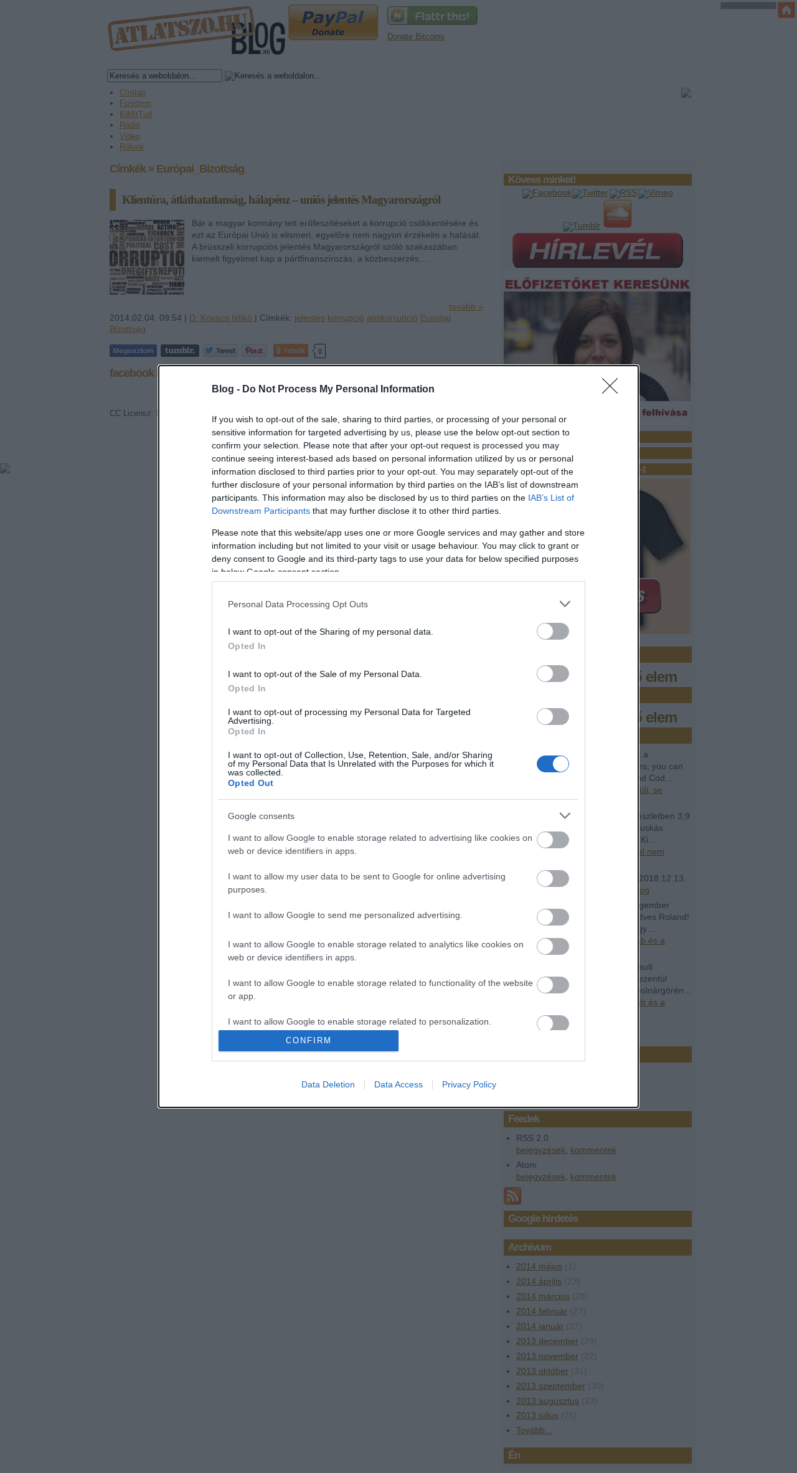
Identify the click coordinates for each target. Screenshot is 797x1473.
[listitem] (398, 603)
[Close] (614, 390)
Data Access (398, 1084)
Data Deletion (328, 1084)
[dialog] (398, 736)
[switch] (553, 631)
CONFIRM (309, 1040)
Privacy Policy (469, 1084)
